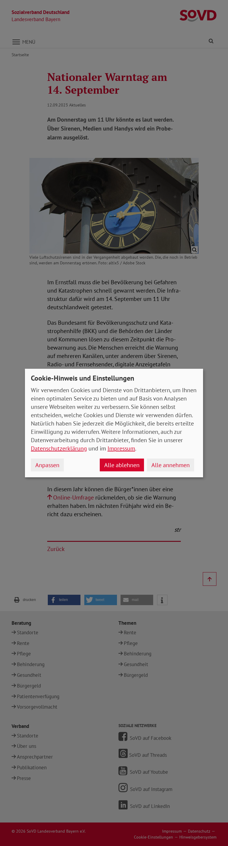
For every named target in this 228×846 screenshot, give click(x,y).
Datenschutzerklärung (59, 448)
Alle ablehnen (122, 465)
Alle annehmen (170, 465)
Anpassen (47, 465)
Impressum (121, 448)
